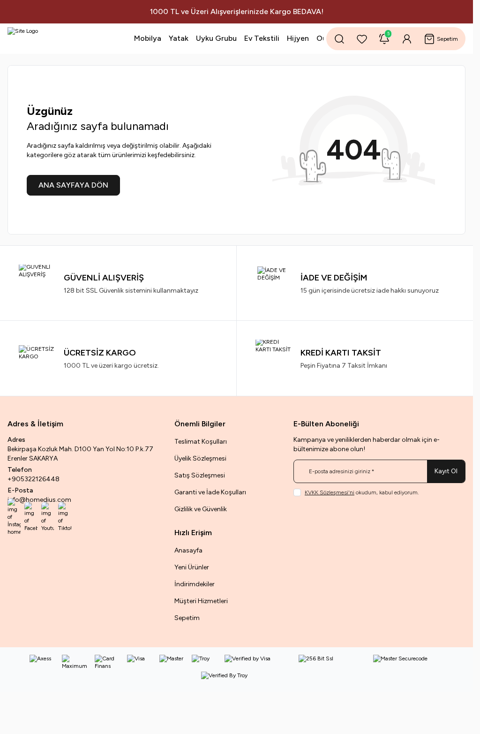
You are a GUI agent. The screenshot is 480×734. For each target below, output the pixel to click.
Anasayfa (188, 550)
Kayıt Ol (446, 471)
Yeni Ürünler (191, 567)
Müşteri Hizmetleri (201, 601)
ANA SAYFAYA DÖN (73, 185)
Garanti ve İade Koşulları (210, 492)
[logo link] (56, 38)
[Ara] (339, 39)
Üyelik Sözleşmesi (200, 458)
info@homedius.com (39, 500)
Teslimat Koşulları (200, 442)
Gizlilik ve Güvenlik (200, 509)
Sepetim (187, 618)
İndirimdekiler (194, 584)
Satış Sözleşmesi (199, 475)
